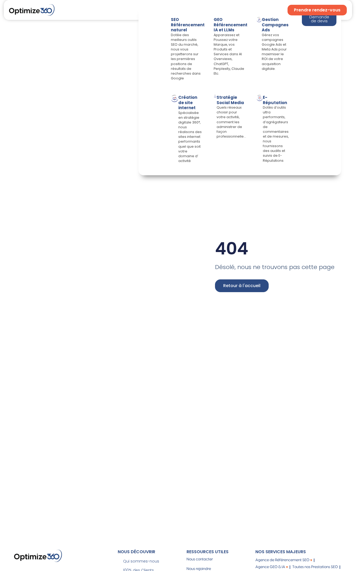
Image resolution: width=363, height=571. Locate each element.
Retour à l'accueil (241, 286)
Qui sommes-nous (141, 561)
